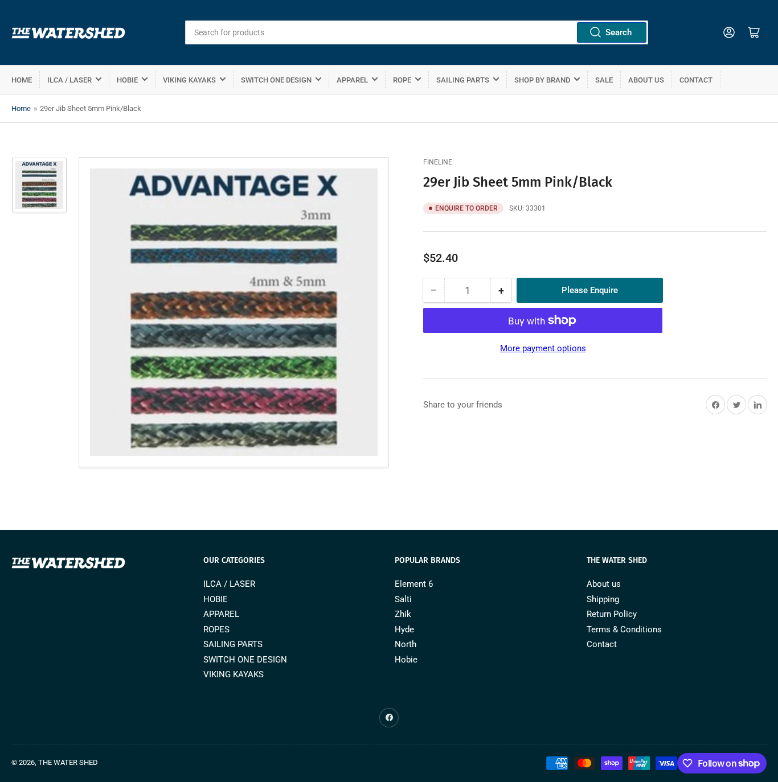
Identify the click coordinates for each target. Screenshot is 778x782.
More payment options (543, 348)
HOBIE (127, 80)
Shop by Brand (542, 80)
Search (618, 32)
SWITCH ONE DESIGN (276, 80)
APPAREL (352, 80)
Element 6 (414, 584)
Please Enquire (590, 290)
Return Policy (612, 614)
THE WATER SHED (68, 762)
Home (21, 80)
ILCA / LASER (69, 80)
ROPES (216, 629)
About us (646, 80)
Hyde (404, 629)
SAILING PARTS (462, 80)
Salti (403, 599)
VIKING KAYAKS (189, 80)
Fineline (437, 162)
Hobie (406, 660)
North (405, 644)
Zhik (403, 614)
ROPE (402, 80)
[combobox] (417, 32)
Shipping (603, 599)
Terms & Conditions (624, 629)
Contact (696, 80)
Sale (604, 80)
